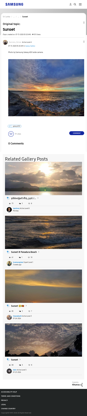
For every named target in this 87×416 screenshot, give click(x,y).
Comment (77, 133)
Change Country (8, 409)
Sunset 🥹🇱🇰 (17, 306)
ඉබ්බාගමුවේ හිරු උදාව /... (23, 198)
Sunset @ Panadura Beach (24, 252)
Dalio (15, 370)
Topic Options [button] (80, 22)
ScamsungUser (18, 262)
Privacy (4, 400)
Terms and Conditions (10, 396)
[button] (80, 41)
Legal (3, 405)
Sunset (14, 359)
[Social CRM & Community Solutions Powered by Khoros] (77, 384)
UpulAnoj (16, 208)
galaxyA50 (16, 126)
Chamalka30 (17, 316)
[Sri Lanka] (14, 4)
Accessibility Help (9, 392)
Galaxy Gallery (30, 46)
